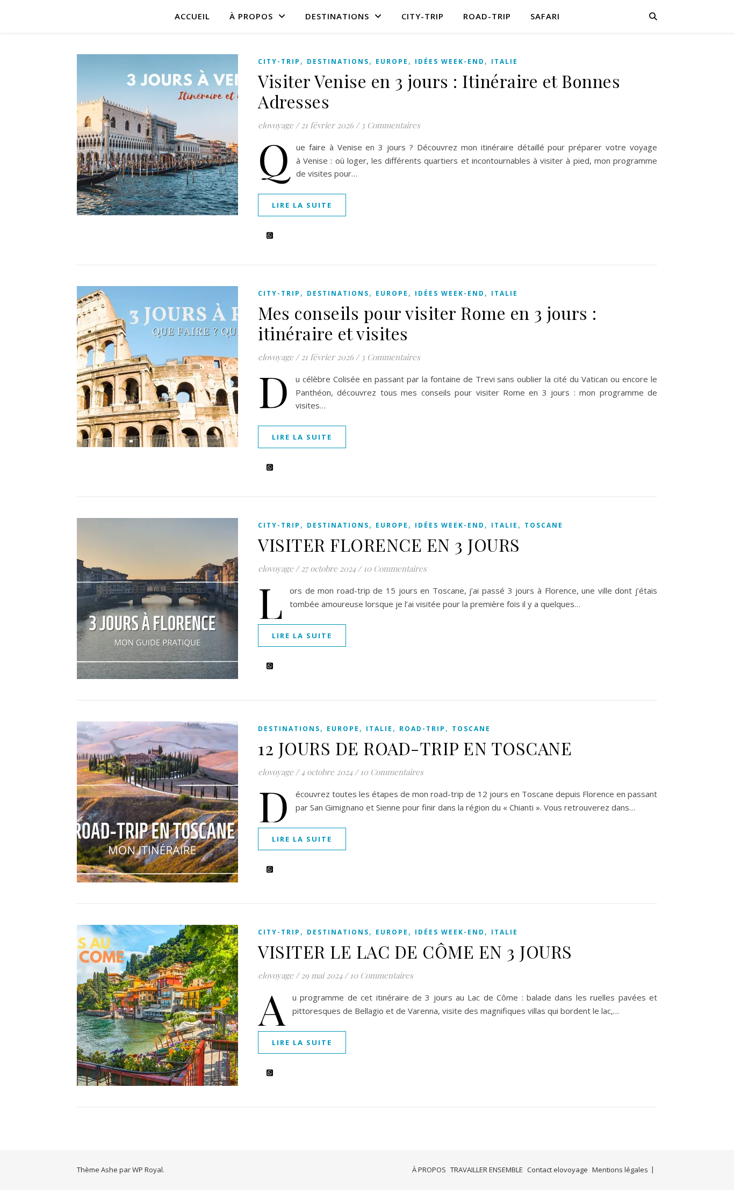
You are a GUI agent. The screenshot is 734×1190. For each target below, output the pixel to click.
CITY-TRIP (422, 16)
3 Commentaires (390, 125)
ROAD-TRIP (487, 16)
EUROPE (392, 61)
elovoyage (275, 125)
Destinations (337, 16)
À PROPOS (251, 16)
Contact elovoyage (557, 1169)
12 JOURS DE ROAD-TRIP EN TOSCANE (415, 748)
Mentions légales (620, 1169)
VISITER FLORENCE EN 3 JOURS (389, 544)
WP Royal (147, 1169)
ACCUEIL (192, 16)
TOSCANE (543, 525)
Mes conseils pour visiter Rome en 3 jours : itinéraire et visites (427, 323)
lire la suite (302, 205)
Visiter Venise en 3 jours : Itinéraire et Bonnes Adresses (439, 91)
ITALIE (504, 61)
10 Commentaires (395, 568)
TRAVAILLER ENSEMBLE (486, 1169)
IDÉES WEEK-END (450, 61)
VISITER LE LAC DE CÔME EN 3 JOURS (415, 951)
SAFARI (545, 16)
